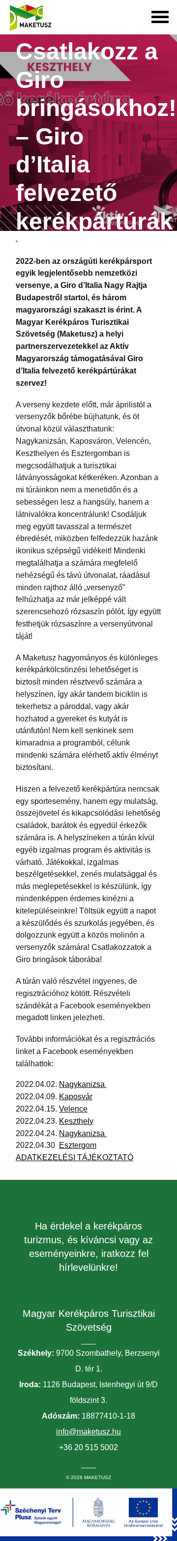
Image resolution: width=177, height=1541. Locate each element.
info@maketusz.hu (88, 1431)
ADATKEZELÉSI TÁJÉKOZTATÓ (74, 1157)
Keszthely (76, 1121)
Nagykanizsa (83, 1084)
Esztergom (77, 1145)
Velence (73, 1109)
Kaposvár (75, 1096)
